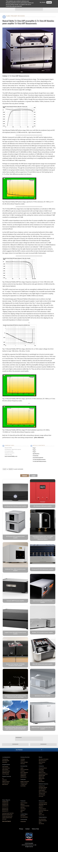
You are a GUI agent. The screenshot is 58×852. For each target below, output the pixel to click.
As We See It (41, 769)
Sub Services (41, 823)
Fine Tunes (41, 796)
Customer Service (42, 808)
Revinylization (41, 781)
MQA (22, 811)
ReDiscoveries (41, 778)
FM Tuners (23, 763)
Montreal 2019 (5, 811)
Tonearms (23, 760)
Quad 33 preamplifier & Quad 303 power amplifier (42, 601)
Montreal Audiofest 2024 (7, 814)
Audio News (23, 815)
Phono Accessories (24, 769)
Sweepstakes (23, 821)
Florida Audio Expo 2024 (7, 816)
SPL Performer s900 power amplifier (43, 506)
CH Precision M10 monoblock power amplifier (15, 537)
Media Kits (41, 811)
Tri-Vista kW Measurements (39, 459)
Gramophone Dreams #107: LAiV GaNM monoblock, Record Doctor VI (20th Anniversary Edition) (43, 538)
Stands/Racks (23, 774)
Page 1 (34, 448)
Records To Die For (42, 760)
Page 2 (34, 449)
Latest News (24, 814)
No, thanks (42, 2)
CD (2, 778)
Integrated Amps (5, 772)
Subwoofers (4, 762)
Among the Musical (43, 768)
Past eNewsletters (24, 817)
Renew (40, 822)
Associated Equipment (38, 457)
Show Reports (6, 800)
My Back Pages (42, 775)
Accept (49, 2)
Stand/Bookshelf (5, 760)
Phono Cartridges (24, 762)
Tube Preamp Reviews (15, 16)
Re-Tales (40, 780)
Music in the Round (43, 791)
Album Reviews (42, 762)
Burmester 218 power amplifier (42, 695)
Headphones (23, 775)
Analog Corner (42, 785)
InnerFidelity (23, 785)
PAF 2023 (4, 819)
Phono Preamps (5, 774)
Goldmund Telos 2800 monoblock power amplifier (15, 569)
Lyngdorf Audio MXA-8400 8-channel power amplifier (15, 633)
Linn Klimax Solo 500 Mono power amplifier (15, 506)
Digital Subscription (43, 820)
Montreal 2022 (5, 809)
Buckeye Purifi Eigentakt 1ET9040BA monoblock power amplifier (15, 664)
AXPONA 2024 (5, 801)
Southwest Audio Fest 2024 (8, 813)
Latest (33, 475)
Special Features (24, 802)
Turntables (23, 759)
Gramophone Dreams (43, 774)
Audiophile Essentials (25, 805)
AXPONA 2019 (5, 806)
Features (40, 763)
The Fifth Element (42, 788)
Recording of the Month (43, 759)
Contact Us (41, 805)
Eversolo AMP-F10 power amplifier (15, 600)
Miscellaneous (23, 777)
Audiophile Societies (43, 802)
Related (24, 475)
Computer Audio (5, 782)
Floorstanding (5, 759)
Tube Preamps (5, 766)
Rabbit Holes (41, 777)
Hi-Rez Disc (4, 779)
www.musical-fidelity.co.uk (11, 456)
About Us (41, 807)
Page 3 (34, 451)
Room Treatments (24, 772)
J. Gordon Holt (24, 784)
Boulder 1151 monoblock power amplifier (42, 632)
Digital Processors (6, 781)
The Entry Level (42, 793)
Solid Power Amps (6, 771)
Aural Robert (41, 771)
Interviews (23, 807)
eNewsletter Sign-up (43, 804)
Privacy (40, 813)
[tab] (24, 475)
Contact (27, 829)
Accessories (35, 455)
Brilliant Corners (42, 772)
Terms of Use (41, 814)
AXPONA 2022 (5, 804)
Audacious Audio (24, 782)
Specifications (36, 453)
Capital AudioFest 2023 (7, 817)
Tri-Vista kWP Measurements (39, 461)
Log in (4, 469)
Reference (22, 804)
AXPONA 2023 (5, 803)
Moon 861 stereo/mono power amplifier (43, 664)
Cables (22, 768)
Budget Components (25, 781)
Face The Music (42, 794)
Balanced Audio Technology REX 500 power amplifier (43, 728)
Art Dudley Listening (43, 787)
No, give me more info (16, 6)
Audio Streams (42, 790)
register (11, 469)
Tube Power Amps (6, 768)
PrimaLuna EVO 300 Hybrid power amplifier (42, 569)
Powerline (23, 771)
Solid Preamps (5, 769)
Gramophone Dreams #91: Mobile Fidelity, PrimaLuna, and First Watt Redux (15, 696)
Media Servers (5, 784)
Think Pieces (23, 808)
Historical (22, 810)
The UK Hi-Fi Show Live (43, 810)
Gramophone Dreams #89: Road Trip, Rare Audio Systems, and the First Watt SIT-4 (15, 728)
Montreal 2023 (5, 808)
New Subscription (42, 819)
